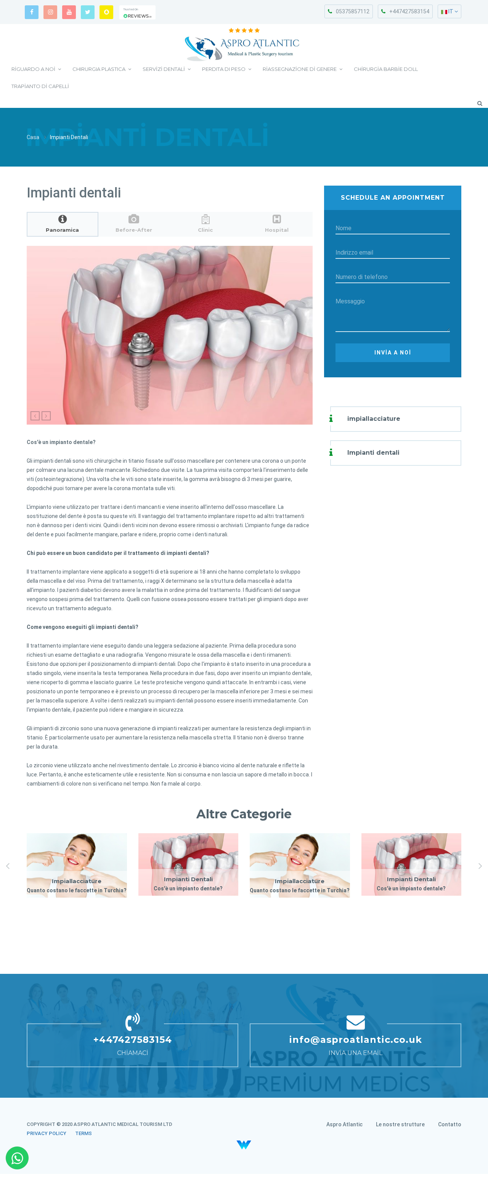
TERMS (83, 1133)
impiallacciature (373, 418)
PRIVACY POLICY (46, 1133)
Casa (33, 137)
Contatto (449, 1124)
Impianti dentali (373, 452)
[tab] (62, 224)
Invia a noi (392, 353)
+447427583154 (409, 11)
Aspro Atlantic (344, 1124)
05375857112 (352, 11)
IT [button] (450, 11)
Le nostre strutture (400, 1124)
